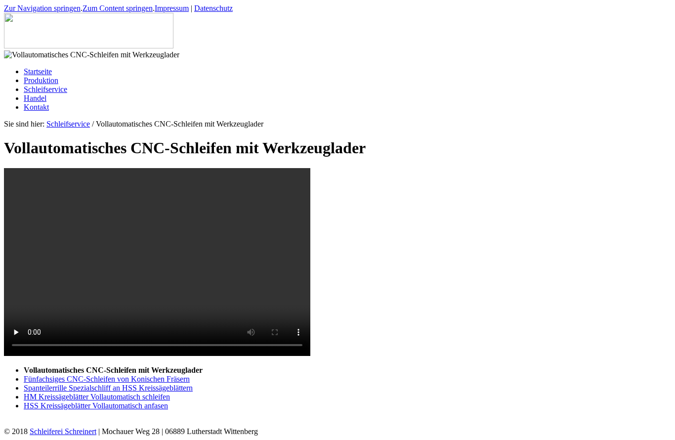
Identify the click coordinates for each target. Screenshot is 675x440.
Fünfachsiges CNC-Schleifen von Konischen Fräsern (107, 379)
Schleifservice (68, 124)
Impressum (172, 8)
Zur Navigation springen (42, 8)
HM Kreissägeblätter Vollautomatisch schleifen (97, 397)
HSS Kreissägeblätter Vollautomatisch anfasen (96, 405)
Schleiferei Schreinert (63, 431)
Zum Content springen (118, 8)
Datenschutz (213, 8)
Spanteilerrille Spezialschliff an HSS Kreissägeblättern (108, 388)
